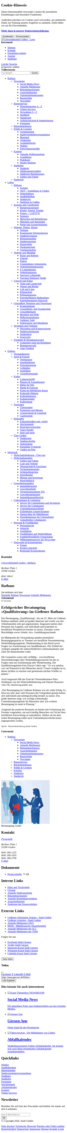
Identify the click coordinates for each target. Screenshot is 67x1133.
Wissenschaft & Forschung (33, 466)
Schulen (24, 188)
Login (61, 1129)
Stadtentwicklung (28, 236)
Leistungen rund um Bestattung (35, 342)
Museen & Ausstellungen (32, 382)
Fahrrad (24, 258)
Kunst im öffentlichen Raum (34, 390)
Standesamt (25, 117)
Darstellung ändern (16, 53)
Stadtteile (24, 168)
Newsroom (19, 81)
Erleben (11, 351)
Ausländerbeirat (28, 143)
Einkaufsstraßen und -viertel (34, 421)
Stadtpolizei (25, 334)
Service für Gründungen (32, 505)
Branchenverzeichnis (30, 427)
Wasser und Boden (29, 286)
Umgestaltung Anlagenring (33, 264)
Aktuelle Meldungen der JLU (21, 928)
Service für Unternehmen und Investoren (40, 503)
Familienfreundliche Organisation (36, 536)
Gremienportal (27, 131)
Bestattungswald (28, 345)
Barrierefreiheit (8, 1129)
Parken (23, 261)
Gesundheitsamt (28, 311)
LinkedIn (18, 974)
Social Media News (29, 84)
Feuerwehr (25, 337)
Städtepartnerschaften (30, 171)
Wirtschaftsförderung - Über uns (29, 455)
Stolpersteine (26, 444)
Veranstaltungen (21, 354)
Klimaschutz (26, 292)
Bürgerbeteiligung (22, 126)
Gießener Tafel (27, 320)
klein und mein (27, 432)
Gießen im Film (27, 449)
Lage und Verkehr (29, 463)
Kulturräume (26, 401)
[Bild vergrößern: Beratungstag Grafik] (25, 823)
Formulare (25, 123)
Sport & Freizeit (21, 356)
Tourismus (19, 404)
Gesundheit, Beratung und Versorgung (33, 303)
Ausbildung (25, 157)
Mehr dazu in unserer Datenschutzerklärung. (25, 31)
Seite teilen (7, 959)
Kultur (17, 376)
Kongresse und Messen (31, 410)
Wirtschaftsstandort (23, 458)
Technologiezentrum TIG (32, 491)
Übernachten (26, 407)
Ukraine (11, 890)
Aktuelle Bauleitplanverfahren (22, 898)
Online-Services (28, 109)
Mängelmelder (8, 1070)
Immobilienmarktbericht (31, 497)
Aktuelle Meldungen (30, 86)
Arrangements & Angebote (33, 413)
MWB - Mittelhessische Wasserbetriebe (26, 926)
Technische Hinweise (25, 1126)
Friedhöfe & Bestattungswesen (29, 340)
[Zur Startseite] (18, 39)
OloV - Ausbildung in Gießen (34, 191)
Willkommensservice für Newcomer (37, 539)
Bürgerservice (20, 103)
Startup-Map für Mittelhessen (34, 514)
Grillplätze (25, 368)
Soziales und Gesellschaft (26, 205)
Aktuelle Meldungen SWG (20, 923)
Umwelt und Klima (23, 281)
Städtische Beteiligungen (32, 174)
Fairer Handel (27, 430)
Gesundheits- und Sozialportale (35, 309)
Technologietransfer (29, 469)
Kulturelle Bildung (29, 393)
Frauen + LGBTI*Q (30, 213)
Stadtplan (12, 58)
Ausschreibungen (28, 92)
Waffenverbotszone (29, 331)
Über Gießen (20, 435)
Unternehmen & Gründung (27, 500)
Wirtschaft (12, 452)
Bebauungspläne (28, 238)
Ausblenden (7, 36)
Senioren (24, 216)
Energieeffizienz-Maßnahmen (34, 297)
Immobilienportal (28, 486)
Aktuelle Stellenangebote (32, 154)
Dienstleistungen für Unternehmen (37, 517)
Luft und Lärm (27, 289)
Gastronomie (26, 415)
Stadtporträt (25, 438)
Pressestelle (7, 839)
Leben (10, 182)
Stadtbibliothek (27, 196)
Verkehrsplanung (28, 272)
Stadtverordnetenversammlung (35, 134)
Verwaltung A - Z (28, 112)
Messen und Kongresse (31, 477)
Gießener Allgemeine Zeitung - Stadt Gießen (29, 917)
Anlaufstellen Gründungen (33, 520)
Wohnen (24, 230)
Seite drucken (8, 1126)
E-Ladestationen (28, 269)
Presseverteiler (14, 874)
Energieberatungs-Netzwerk (34, 300)
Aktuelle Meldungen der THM (22, 931)
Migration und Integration (32, 221)
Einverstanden (22, 36)
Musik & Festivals (29, 387)
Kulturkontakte (27, 399)
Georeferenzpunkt (29, 373)
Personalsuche (27, 525)
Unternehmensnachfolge (32, 508)
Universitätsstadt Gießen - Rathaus (18, 563)
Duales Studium (28, 162)
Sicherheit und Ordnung (25, 325)
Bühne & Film (27, 385)
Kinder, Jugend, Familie (31, 210)
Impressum (34, 1129)
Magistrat (24, 137)
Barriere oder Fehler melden (51, 1126)
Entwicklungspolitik (30, 148)
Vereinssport (26, 359)
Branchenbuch (27, 480)
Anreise (11, 56)
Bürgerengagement (29, 207)
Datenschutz (23, 1129)
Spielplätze (25, 370)
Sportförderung (27, 362)
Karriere (18, 151)
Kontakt (11, 50)
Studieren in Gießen (30, 202)
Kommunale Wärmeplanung (34, 233)
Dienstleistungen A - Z (31, 106)
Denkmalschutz (27, 247)
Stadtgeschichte (27, 441)
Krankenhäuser (27, 306)
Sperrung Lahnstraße (30, 275)
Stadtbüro (24, 115)
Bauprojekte (26, 98)
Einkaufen (19, 418)
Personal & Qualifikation (26, 522)
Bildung (18, 185)
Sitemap (11, 47)
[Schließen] (2, 972)
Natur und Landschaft (30, 283)
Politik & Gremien (23, 129)
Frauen (23, 545)
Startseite (5, 595)
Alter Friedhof (27, 348)
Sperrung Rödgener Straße (33, 278)
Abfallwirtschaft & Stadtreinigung (36, 120)
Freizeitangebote (28, 365)
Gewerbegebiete (28, 489)
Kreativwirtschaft (28, 548)
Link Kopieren (8, 980)
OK (3, 1118)
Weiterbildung (27, 193)
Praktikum (25, 160)
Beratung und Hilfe (29, 314)
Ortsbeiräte (25, 140)
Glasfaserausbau (28, 250)
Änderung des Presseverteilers (22, 904)
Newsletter (25, 101)
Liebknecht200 (27, 379)
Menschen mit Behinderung (33, 219)
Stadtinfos (19, 165)
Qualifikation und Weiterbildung (36, 534)
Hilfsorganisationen (29, 317)
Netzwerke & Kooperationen (28, 542)
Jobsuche (24, 528)
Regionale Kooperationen (32, 550)
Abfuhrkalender (9, 1087)
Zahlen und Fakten (29, 176)
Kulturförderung (28, 396)
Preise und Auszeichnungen (33, 224)
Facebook (6, 974)
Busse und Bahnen (29, 255)
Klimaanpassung (28, 295)
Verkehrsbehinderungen (31, 95)
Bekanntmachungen (30, 89)
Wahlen (23, 146)
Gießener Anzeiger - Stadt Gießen (24, 920)
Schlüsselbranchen (29, 472)
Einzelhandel (26, 475)
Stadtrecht (19, 179)
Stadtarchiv (25, 199)
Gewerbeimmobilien (24, 483)
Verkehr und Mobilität (24, 252)
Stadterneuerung (28, 241)
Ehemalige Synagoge (30, 446)
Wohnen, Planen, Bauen (26, 227)
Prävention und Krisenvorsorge (35, 328)
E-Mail (4, 579)
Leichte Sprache (9, 64)
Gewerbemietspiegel (30, 494)
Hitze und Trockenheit (18, 887)
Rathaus (11, 78)
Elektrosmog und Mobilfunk (34, 323)
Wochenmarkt (27, 424)
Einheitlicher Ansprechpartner (34, 511)
